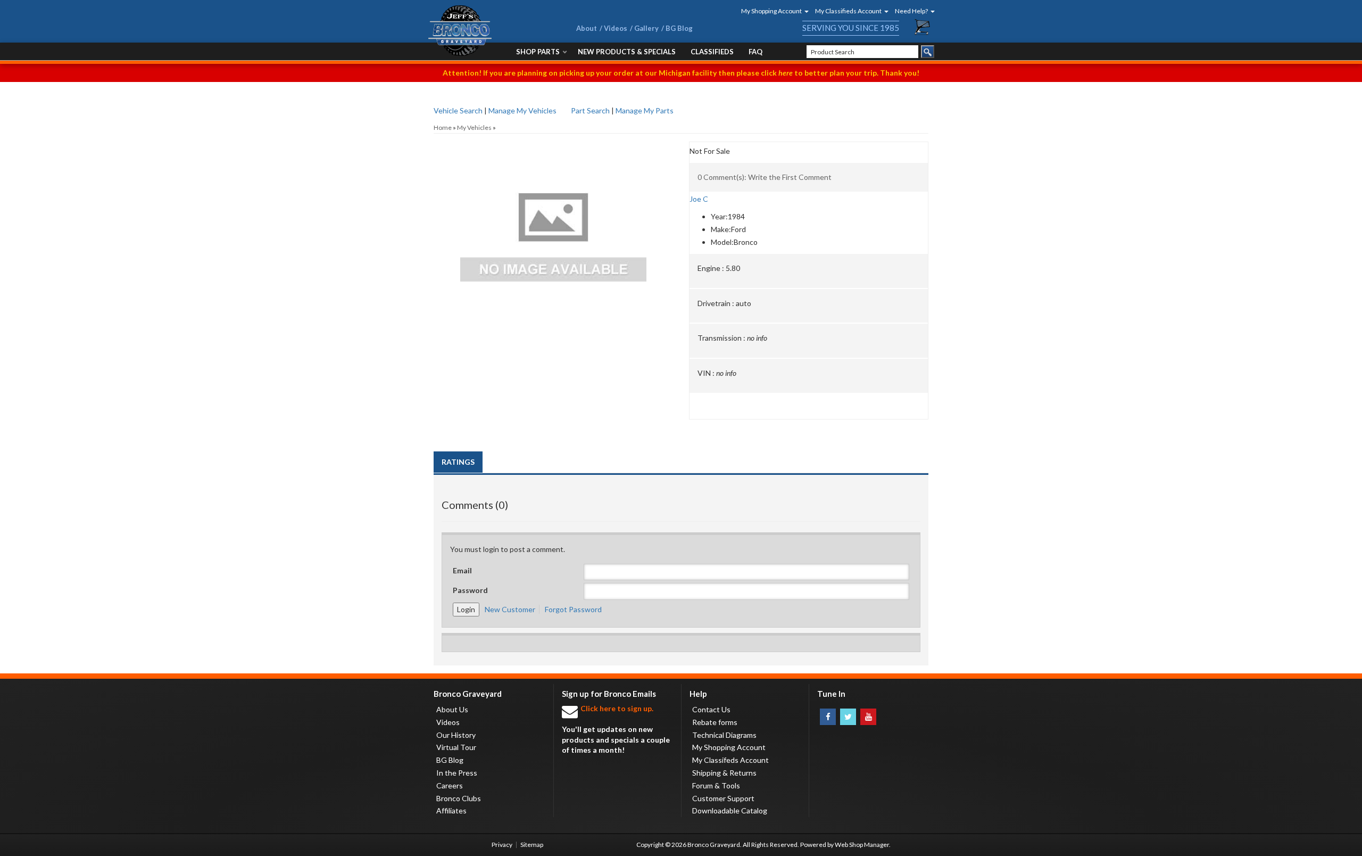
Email (462, 570)
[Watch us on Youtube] (868, 717)
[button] (771, 11)
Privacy (502, 845)
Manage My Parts (645, 110)
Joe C (699, 198)
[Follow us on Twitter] (848, 717)
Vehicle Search (458, 110)
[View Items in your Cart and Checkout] (922, 27)
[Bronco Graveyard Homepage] (489, 31)
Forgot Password (573, 609)
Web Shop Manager (862, 845)
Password (470, 590)
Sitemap (531, 845)
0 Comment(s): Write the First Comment (764, 177)
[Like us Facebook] (828, 717)
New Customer (510, 609)
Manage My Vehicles (522, 110)
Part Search (590, 110)
